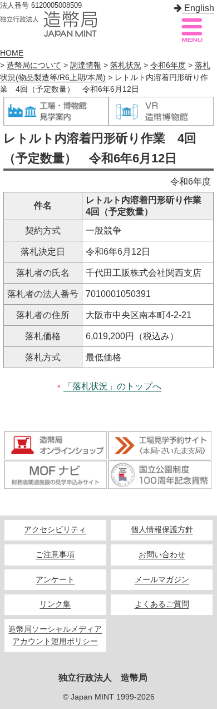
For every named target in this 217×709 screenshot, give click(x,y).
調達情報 (85, 65)
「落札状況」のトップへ (112, 386)
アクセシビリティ (55, 529)
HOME (11, 53)
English (198, 8)
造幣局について (34, 65)
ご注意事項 (55, 555)
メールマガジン (162, 580)
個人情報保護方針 (162, 529)
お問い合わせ (162, 555)
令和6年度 (168, 65)
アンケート (55, 580)
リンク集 (55, 604)
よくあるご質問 (162, 604)
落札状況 (125, 65)
